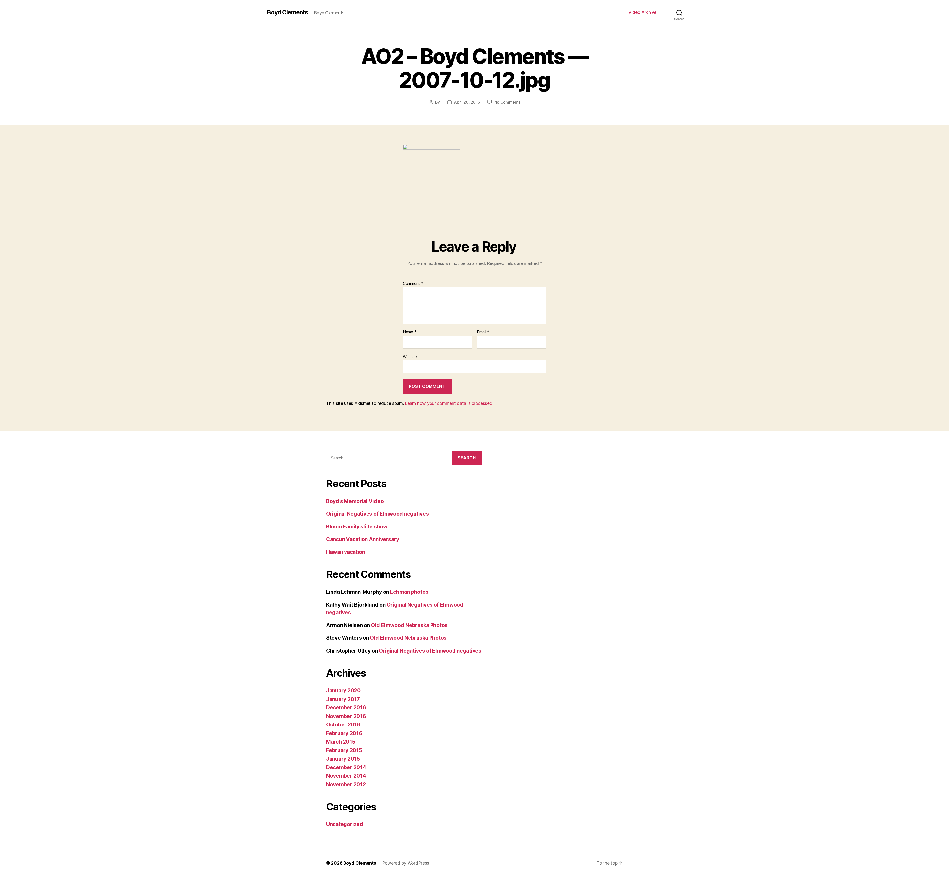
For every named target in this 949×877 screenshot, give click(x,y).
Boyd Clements (287, 12)
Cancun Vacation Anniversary (362, 539)
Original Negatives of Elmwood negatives (377, 514)
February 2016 (344, 733)
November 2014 (346, 776)
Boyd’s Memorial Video (355, 501)
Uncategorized (344, 824)
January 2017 (343, 699)
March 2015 (340, 742)
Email (483, 332)
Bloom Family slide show (357, 527)
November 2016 (346, 716)
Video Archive (642, 12)
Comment (413, 283)
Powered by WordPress (405, 863)
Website (410, 356)
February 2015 (344, 750)
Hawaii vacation (345, 552)
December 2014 (346, 767)
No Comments (507, 102)
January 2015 (343, 759)
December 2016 (346, 707)
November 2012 (346, 784)
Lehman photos (409, 592)
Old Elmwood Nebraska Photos (409, 625)
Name (409, 332)
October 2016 (343, 725)
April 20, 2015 (467, 102)
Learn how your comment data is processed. (449, 403)
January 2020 (343, 690)
